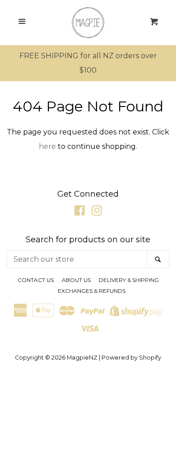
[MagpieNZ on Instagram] (97, 212)
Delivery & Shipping (129, 280)
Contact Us (36, 280)
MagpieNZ (82, 357)
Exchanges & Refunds (91, 290)
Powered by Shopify (131, 357)
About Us (76, 280)
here (47, 146)
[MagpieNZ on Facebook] (79, 212)
